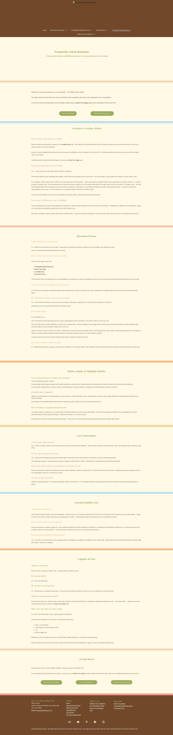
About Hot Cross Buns (57, 30)
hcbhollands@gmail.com (44, 710)
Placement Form (119, 708)
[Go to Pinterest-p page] (86, 722)
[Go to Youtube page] (78, 722)
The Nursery (70, 712)
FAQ (91, 710)
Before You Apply (119, 703)
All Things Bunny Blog (97, 706)
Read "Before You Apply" (102, 113)
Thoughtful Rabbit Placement (80, 30)
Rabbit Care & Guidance (85, 34)
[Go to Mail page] (69, 722)
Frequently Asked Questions (121, 30)
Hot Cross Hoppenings (73, 715)
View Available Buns (68, 113)
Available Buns (71, 710)
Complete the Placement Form (121, 682)
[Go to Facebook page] (95, 722)
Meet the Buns (101, 30)
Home (45, 30)
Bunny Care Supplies (96, 708)
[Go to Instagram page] (103, 722)
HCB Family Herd (72, 708)
